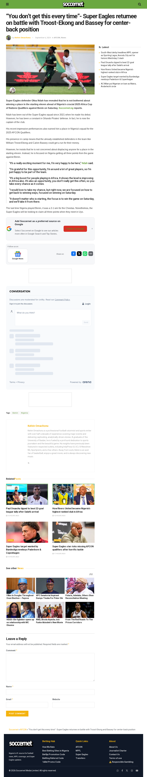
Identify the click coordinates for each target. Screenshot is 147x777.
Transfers (80, 758)
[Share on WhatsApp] (85, 253)
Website (56, 699)
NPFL (78, 751)
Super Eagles (82, 754)
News (63, 38)
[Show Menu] (7, 4)
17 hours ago (59, 554)
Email (9, 699)
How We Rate (48, 747)
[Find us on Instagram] (132, 770)
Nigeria (24, 413)
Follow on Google (75, 228)
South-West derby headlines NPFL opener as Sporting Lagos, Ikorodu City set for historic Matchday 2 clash (119, 55)
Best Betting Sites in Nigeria (55, 751)
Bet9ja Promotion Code (53, 754)
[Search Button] (139, 4)
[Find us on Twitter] (127, 770)
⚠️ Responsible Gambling (121, 762)
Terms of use (115, 758)
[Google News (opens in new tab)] (18, 256)
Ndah (85, 163)
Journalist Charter (118, 751)
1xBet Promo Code (51, 762)
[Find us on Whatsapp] (118, 770)
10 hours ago (13, 516)
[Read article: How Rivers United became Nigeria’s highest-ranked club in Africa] (73, 494)
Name (9, 686)
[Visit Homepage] (73, 4)
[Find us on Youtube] (137, 770)
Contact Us (114, 754)
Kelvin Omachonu (23, 38)
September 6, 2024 (43, 38)
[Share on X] (79, 253)
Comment (11, 650)
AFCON (57, 38)
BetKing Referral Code (53, 758)
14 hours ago (13, 557)
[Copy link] (90, 253)
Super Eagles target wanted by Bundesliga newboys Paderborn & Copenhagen (23, 549)
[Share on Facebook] (73, 253)
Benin (15, 413)
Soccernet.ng (66, 108)
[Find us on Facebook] (122, 770)
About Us (113, 747)
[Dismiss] (92, 228)
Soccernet (13, 729)
